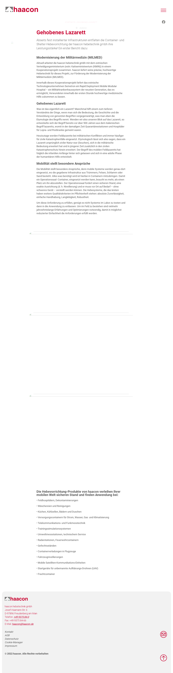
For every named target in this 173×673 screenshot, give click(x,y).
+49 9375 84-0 (21, 617)
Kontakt (9, 631)
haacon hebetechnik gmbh (21, 9)
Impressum (11, 645)
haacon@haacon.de (23, 624)
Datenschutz (11, 638)
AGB (7, 635)
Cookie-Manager (14, 642)
